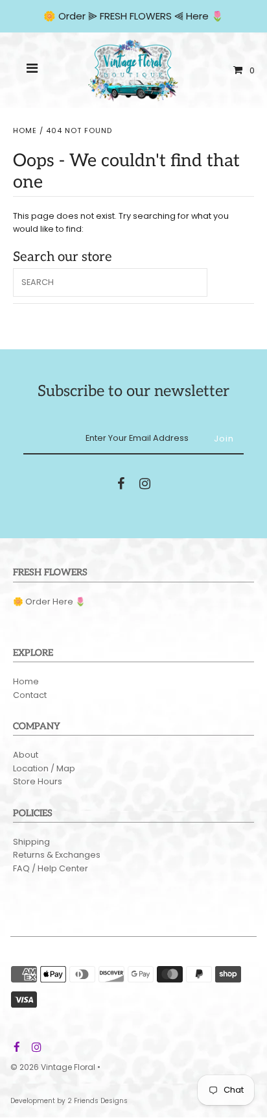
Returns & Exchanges (56, 854)
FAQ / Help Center (50, 868)
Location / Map (44, 768)
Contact (30, 695)
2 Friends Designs (97, 1101)
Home (25, 130)
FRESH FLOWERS (136, 16)
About (25, 754)
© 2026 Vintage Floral (52, 1067)
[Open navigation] (32, 70)
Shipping (31, 841)
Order (73, 16)
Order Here (49, 601)
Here (197, 16)
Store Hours (37, 781)
